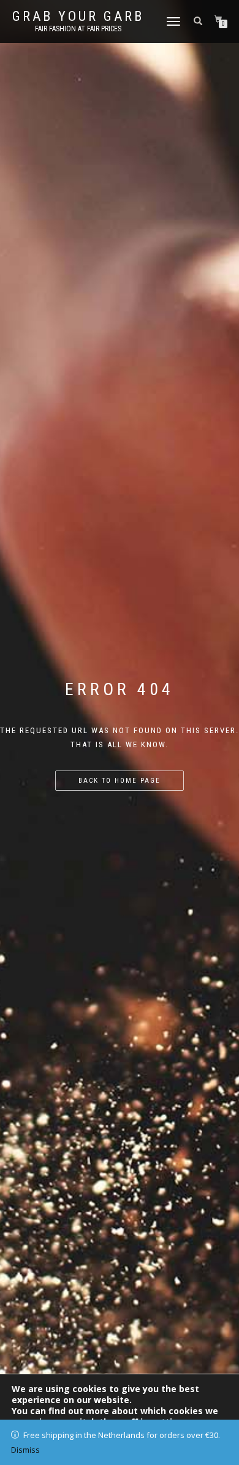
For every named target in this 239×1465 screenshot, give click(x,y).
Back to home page (119, 781)
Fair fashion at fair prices (78, 29)
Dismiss (25, 1449)
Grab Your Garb (78, 16)
